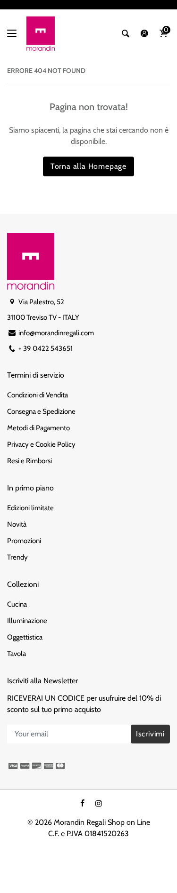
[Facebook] (82, 803)
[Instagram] (98, 803)
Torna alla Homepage (88, 166)
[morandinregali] (40, 33)
